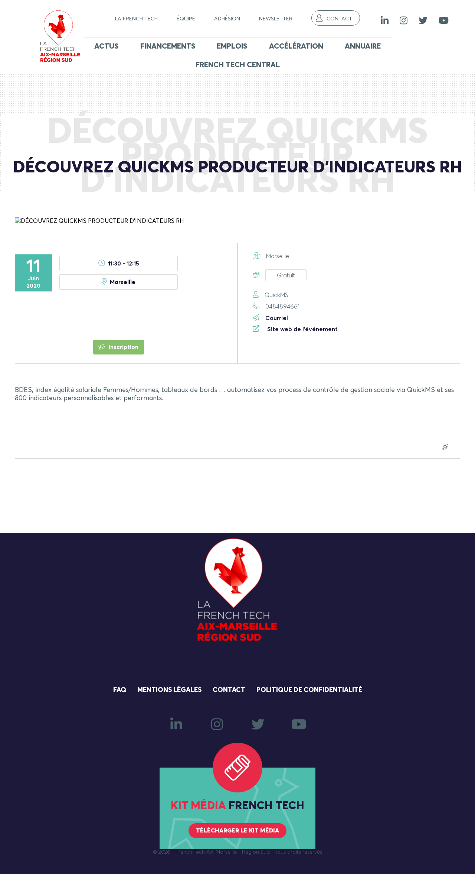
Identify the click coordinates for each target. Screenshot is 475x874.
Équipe (186, 19)
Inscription (122, 347)
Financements (168, 46)
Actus (106, 46)
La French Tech (136, 19)
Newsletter (275, 19)
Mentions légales (169, 690)
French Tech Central (238, 65)
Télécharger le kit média (237, 831)
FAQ (119, 690)
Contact (339, 19)
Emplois (232, 46)
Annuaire (363, 46)
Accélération (296, 46)
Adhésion (227, 19)
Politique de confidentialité (309, 690)
